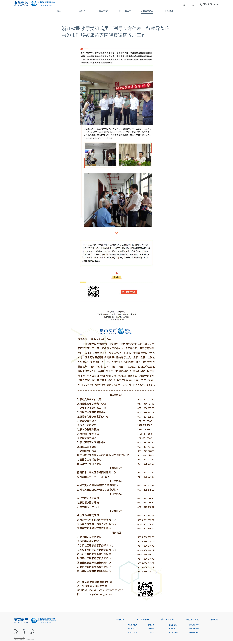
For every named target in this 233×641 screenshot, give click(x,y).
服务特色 (151, 628)
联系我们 (169, 11)
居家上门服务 (132, 632)
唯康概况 (172, 628)
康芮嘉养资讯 (147, 11)
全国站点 (81, 11)
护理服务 (151, 625)
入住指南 (151, 632)
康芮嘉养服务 (103, 11)
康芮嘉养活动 (194, 628)
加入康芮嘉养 (173, 632)
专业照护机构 (132, 625)
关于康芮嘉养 (125, 11)
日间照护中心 (132, 628)
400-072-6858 (211, 4)
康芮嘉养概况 (173, 625)
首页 (59, 11)
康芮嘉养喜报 (194, 632)
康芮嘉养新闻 (194, 625)
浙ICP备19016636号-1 (19, 638)
